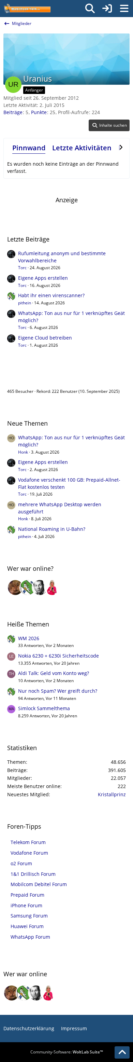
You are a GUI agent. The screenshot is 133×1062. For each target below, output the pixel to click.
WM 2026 (28, 638)
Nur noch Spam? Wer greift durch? (57, 691)
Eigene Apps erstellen (43, 278)
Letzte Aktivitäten (82, 147)
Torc (22, 268)
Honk (23, 452)
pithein (24, 303)
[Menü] (124, 8)
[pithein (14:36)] (27, 587)
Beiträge (13, 112)
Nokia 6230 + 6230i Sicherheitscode (58, 655)
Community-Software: (66, 1052)
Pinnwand (28, 147)
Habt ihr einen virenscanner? (51, 295)
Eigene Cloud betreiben (45, 337)
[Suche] (90, 8)
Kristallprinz (112, 794)
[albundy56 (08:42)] (40, 587)
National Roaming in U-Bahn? (51, 529)
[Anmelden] (107, 8)
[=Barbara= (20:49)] (52, 587)
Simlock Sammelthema (44, 708)
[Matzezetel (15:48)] (15, 587)
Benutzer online (30, 377)
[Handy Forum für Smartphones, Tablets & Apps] (27, 8)
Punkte (39, 112)
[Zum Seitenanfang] (122, 1052)
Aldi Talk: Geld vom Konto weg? (53, 673)
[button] (109, 125)
